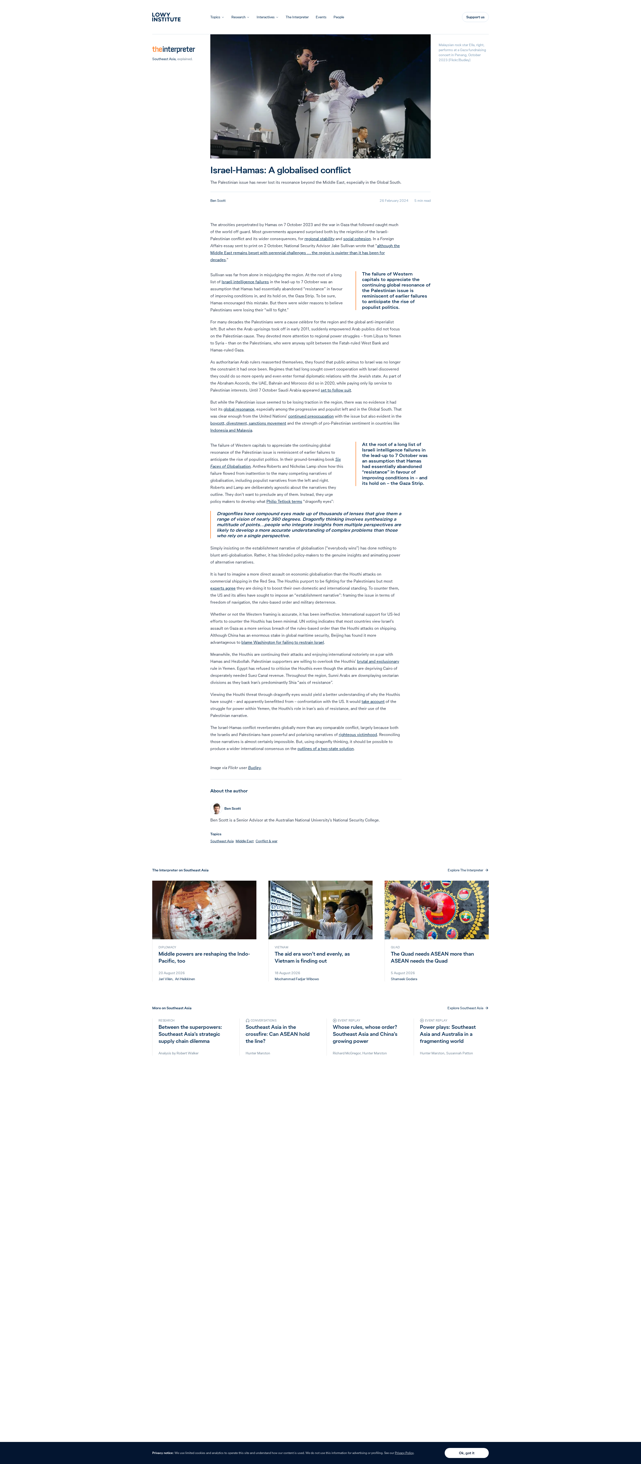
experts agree (223, 588)
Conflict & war (266, 841)
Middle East (245, 841)
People (339, 17)
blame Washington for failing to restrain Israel (282, 642)
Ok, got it (466, 1453)
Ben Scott (218, 200)
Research (238, 17)
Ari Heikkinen (185, 979)
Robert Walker (188, 1053)
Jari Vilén (165, 979)
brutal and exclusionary (378, 661)
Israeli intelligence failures (245, 281)
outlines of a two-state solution (325, 748)
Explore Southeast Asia (465, 1008)
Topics (215, 17)
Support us (475, 17)
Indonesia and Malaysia (231, 430)
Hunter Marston (258, 1053)
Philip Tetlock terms (284, 501)
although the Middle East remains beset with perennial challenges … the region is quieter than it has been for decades (305, 252)
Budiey (254, 767)
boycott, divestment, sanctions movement (248, 423)
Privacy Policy (404, 1453)
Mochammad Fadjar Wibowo (297, 979)
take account (373, 701)
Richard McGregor (347, 1053)
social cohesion (357, 238)
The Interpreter (297, 17)
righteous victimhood (358, 734)
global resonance (239, 409)
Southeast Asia (164, 59)
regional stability (319, 238)
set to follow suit (336, 390)
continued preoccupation (311, 416)
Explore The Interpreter (465, 870)
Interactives (266, 17)
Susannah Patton (459, 1053)
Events (321, 17)
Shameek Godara (404, 979)
